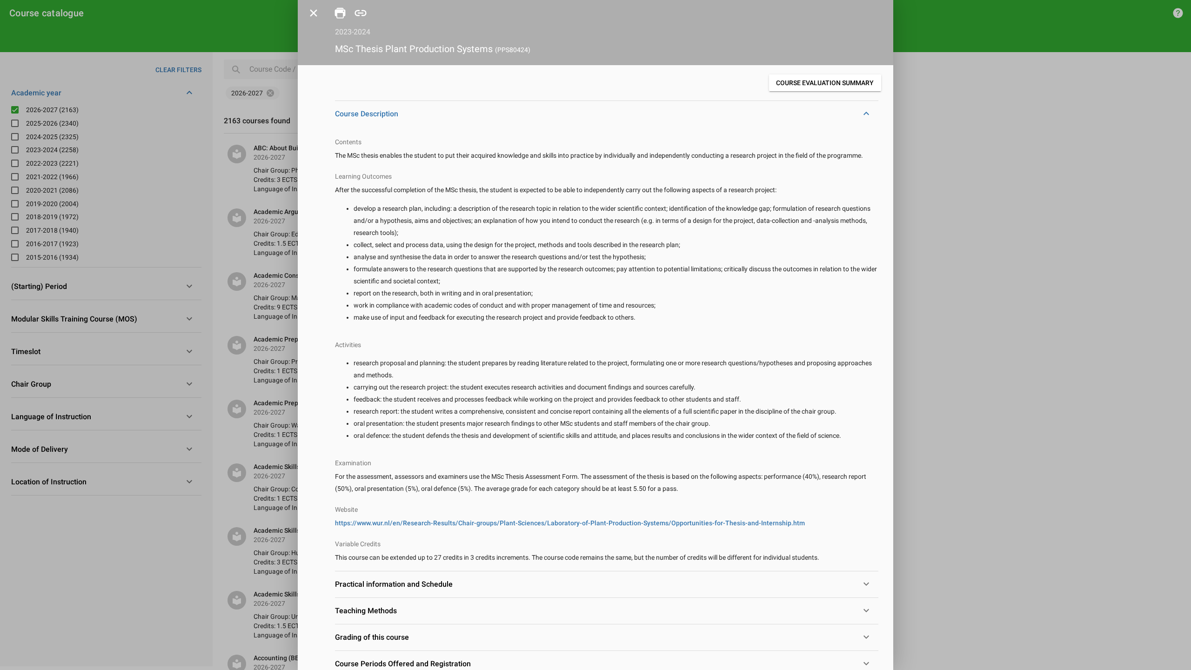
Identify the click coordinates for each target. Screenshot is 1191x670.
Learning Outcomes (363, 176)
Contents (348, 142)
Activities (348, 344)
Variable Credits (358, 544)
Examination (353, 463)
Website (346, 509)
